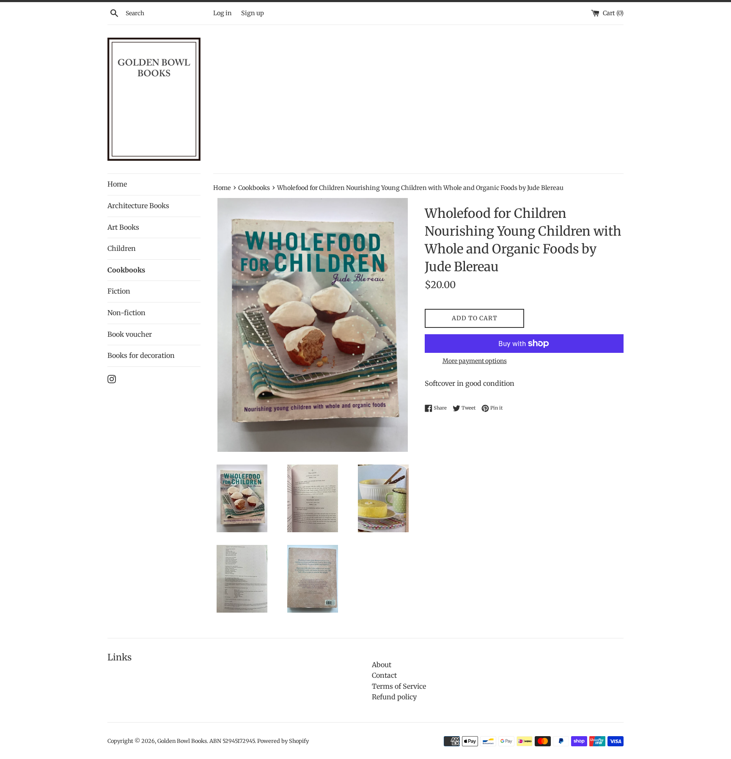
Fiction (118, 291)
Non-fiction (126, 312)
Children (121, 248)
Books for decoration (141, 355)
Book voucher (129, 334)
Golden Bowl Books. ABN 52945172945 (206, 740)
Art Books (123, 227)
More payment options (474, 361)
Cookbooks (126, 270)
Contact (384, 675)
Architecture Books (138, 205)
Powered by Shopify (283, 740)
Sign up (252, 13)
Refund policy (394, 697)
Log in (222, 13)
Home (117, 184)
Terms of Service (399, 686)
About (381, 664)
